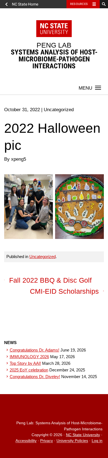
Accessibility (26, 441)
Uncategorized (42, 256)
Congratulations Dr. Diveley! (35, 376)
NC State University (83, 435)
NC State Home (25, 4)
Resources (79, 4)
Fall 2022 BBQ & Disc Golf (50, 280)
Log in (97, 441)
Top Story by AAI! (25, 363)
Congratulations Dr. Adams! (34, 350)
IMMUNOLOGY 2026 (29, 356)
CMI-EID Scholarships (64, 291)
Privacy (46, 441)
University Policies (72, 441)
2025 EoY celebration (29, 370)
